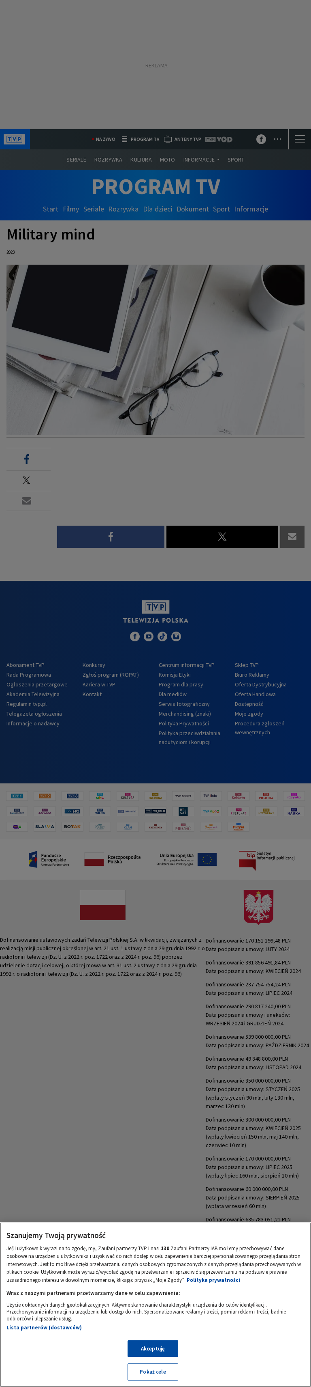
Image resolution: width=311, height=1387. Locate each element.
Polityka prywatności (213, 1280)
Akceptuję (153, 1348)
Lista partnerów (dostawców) (44, 1327)
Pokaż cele (153, 1371)
